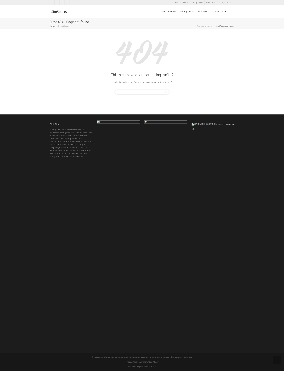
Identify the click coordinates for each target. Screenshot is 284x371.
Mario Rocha (150, 366)
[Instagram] (77, 2)
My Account (227, 2)
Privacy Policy (132, 362)
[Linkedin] (62, 2)
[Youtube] (72, 2)
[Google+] (67, 2)
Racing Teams (197, 2)
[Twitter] (52, 2)
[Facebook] (57, 2)
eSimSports (58, 11)
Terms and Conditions (148, 362)
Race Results (211, 2)
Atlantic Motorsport (112, 357)
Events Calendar (182, 2)
